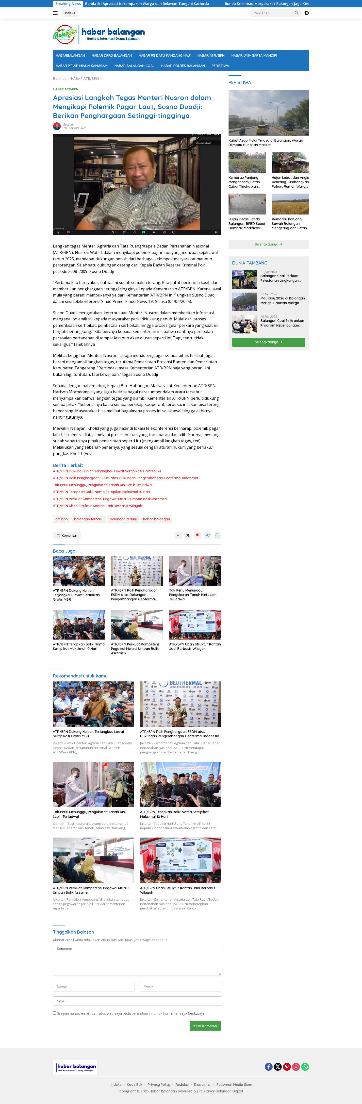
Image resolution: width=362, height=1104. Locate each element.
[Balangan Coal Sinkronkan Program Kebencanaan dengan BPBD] (244, 324)
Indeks (70, 13)
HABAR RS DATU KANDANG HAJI (165, 55)
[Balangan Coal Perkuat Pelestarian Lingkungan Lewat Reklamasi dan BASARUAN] (244, 279)
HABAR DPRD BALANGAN (112, 55)
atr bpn (61, 519)
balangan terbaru (88, 519)
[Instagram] (296, 1067)
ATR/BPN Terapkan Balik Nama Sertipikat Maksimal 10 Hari (101, 492)
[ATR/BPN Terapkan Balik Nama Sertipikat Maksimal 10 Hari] (79, 625)
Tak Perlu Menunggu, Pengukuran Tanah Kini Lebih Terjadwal (102, 485)
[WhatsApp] (305, 1067)
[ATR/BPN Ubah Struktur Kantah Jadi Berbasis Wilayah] (195, 625)
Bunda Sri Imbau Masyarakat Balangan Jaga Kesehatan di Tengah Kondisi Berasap (256, 3)
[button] (297, 13)
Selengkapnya (267, 244)
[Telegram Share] (207, 535)
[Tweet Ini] (188, 535)
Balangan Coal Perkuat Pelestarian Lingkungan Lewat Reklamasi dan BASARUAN (280, 278)
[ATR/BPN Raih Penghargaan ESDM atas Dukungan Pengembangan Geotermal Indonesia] (137, 571)
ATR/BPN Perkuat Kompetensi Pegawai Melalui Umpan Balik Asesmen (110, 499)
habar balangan (156, 519)
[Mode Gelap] (306, 13)
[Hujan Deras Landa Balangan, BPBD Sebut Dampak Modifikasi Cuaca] (247, 204)
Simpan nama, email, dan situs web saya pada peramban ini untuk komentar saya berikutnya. (131, 1013)
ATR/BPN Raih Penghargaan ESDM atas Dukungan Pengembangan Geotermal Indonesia (125, 478)
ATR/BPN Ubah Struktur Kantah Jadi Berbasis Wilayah (97, 506)
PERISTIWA (220, 66)
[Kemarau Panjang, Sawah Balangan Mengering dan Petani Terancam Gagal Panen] (290, 204)
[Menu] (56, 13)
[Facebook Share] (178, 535)
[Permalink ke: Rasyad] (57, 126)
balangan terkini (123, 519)
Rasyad (68, 124)
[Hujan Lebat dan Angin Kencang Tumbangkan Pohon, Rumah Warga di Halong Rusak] (290, 162)
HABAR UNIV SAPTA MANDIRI (254, 55)
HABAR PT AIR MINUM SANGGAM (82, 66)
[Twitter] (278, 1067)
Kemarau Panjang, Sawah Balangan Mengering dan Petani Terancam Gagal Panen (290, 224)
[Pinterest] (287, 1067)
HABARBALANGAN (70, 55)
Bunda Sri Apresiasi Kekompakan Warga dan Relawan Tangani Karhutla (106, 3)
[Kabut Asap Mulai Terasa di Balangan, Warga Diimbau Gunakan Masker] (269, 113)
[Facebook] (269, 1067)
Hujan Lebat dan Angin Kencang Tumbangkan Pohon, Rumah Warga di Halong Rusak (290, 182)
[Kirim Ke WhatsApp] (217, 535)
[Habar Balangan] (99, 34)
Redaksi (182, 1084)
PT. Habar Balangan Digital (221, 1091)
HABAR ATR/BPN (211, 55)
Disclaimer (202, 1084)
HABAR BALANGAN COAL (134, 66)
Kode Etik (134, 1084)
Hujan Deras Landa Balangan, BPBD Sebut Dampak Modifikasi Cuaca (247, 224)
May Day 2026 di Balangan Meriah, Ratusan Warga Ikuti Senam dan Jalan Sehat (283, 300)
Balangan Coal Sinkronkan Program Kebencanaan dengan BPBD (282, 322)
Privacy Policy (159, 1084)
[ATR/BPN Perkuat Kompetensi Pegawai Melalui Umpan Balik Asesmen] (137, 625)
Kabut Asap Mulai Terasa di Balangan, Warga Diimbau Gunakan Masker (266, 142)
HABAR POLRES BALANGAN (183, 66)
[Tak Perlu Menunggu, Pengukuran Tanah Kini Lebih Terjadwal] (195, 571)
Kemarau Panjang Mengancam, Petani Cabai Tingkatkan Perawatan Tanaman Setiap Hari (246, 182)
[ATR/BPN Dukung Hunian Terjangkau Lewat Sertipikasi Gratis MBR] (79, 571)
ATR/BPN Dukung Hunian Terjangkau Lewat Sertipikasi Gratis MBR (107, 471)
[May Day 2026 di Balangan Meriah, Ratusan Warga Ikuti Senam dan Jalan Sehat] (244, 302)
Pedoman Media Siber (234, 1084)
